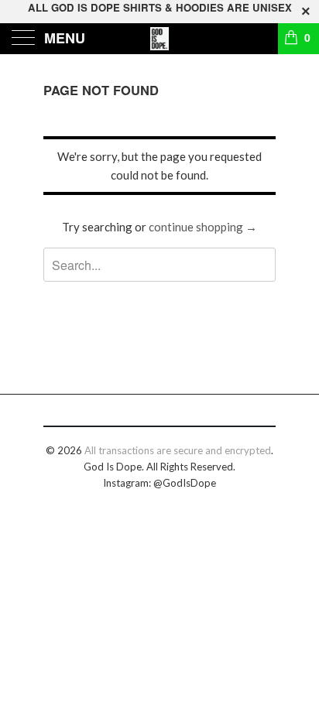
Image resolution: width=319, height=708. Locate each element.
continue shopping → (203, 227)
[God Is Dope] (159, 38)
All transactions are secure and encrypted (177, 450)
